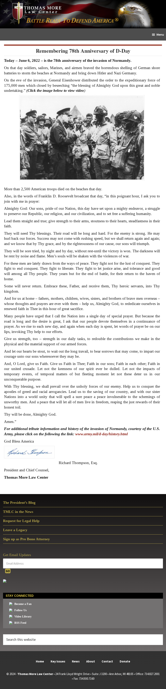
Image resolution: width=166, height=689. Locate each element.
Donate (125, 661)
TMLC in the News (18, 512)
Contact (107, 661)
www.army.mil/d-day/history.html (101, 434)
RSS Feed (20, 622)
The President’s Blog (19, 503)
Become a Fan (23, 604)
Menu (160, 34)
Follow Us (20, 610)
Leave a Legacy (15, 530)
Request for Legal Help (21, 521)
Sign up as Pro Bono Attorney (26, 539)
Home (40, 661)
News (76, 661)
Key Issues (58, 661)
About (90, 661)
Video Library (23, 616)
